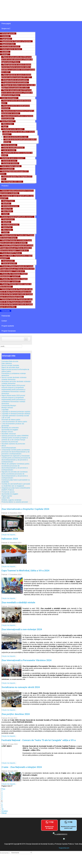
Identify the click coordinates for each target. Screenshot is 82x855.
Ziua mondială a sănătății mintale (18, 602)
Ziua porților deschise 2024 (16, 714)
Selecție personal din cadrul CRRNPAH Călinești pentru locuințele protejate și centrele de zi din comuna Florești (15, 438)
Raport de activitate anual (10, 367)
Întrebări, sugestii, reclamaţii (11, 500)
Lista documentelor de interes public (14, 422)
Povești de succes (8, 492)
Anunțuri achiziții (7, 408)
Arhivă (4, 446)
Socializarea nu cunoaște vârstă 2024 (21, 687)
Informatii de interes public (11, 420)
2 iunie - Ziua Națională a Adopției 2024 (22, 767)
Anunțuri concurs (7, 432)
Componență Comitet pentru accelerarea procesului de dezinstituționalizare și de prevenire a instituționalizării (16, 452)
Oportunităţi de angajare (10, 430)
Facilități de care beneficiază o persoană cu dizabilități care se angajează (16, 485)
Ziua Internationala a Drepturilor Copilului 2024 (25, 509)
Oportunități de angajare (10, 494)
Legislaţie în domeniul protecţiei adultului (16, 414)
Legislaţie (5, 410)
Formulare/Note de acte (10, 361)
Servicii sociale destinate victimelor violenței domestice (14, 378)
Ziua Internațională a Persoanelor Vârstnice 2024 (27, 660)
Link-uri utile (6, 418)
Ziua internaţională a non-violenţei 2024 (22, 629)
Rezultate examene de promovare (13, 444)
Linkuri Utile (6, 498)
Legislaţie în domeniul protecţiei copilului (16, 412)
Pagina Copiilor (7, 496)
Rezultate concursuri (9, 434)
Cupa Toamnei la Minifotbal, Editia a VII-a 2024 (25, 570)
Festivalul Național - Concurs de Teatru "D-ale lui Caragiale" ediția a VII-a (39, 740)
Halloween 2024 (10, 538)
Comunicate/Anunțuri (9, 406)
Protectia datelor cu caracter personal (15, 502)
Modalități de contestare (10, 428)
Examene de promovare (10, 442)
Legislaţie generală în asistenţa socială (15, 416)
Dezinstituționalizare (9, 448)
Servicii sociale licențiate (10, 365)
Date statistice (7, 363)
